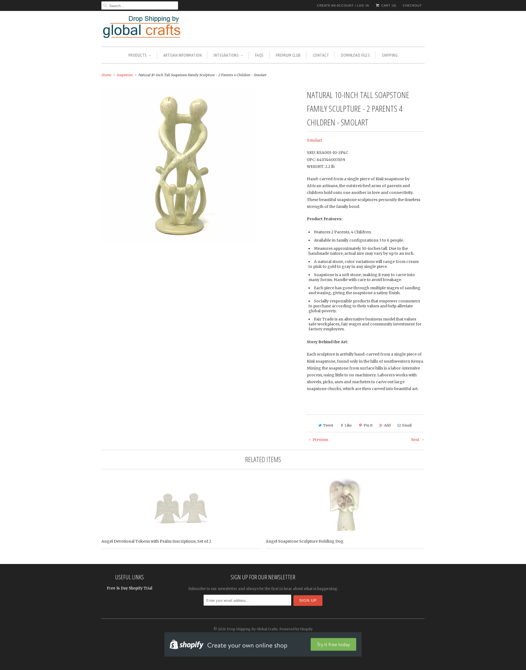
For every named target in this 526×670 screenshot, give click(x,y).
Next (415, 439)
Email (406, 425)
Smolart (314, 140)
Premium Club (288, 55)
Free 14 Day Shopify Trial (129, 588)
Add (387, 425)
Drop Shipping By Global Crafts (252, 629)
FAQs (259, 55)
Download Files (355, 55)
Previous (320, 439)
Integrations (226, 55)
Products (137, 55)
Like (348, 425)
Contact (321, 55)
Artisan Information (182, 55)
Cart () (388, 5)
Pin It (368, 425)
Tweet (328, 425)
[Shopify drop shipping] (263, 653)
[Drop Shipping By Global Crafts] (150, 28)
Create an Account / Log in (343, 5)
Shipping (390, 55)
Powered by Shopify (296, 629)
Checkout (412, 5)
